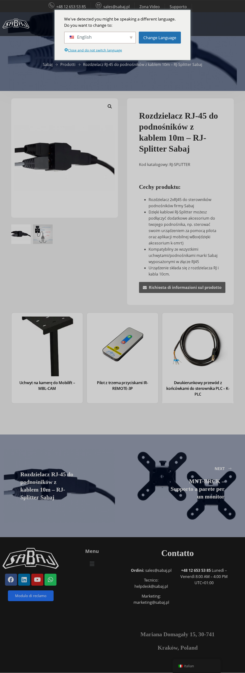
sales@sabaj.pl (116, 6)
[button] (110, 106)
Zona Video (149, 6)
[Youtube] (37, 580)
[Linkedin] (24, 580)
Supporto (178, 6)
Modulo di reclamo (30, 595)
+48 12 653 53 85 (71, 6)
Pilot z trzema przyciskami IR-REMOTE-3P (122, 385)
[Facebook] (11, 580)
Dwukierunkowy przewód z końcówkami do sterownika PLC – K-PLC (197, 388)
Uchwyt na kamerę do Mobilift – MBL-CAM (47, 385)
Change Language (159, 37)
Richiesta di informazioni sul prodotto (185, 287)
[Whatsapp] (50, 580)
